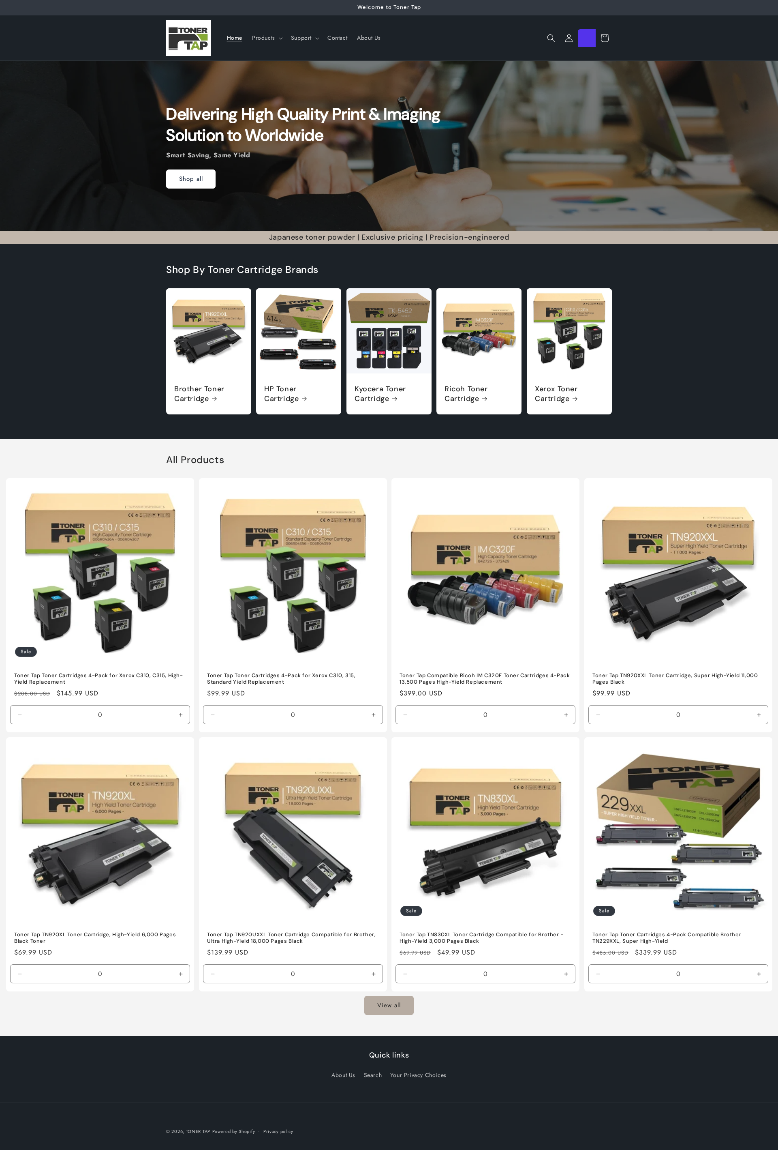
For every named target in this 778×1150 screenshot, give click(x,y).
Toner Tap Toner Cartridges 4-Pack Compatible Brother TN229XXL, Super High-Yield (666, 938)
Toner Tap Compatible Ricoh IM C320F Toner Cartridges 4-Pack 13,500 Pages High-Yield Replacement (485, 678)
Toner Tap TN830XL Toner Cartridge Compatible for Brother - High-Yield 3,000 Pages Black (482, 938)
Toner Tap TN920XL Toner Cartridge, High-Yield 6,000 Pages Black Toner (95, 938)
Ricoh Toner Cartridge (466, 393)
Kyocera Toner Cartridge (380, 393)
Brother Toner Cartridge (199, 393)
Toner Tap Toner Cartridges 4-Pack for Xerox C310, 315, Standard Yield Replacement (281, 678)
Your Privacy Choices (418, 1075)
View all (389, 1005)
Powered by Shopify (233, 1131)
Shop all (191, 178)
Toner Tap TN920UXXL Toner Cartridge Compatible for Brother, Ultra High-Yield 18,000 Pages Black (291, 938)
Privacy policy (278, 1131)
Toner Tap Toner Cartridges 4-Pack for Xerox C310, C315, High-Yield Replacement (98, 678)
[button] (266, 37)
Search (373, 1075)
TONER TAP (198, 1131)
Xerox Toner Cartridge (556, 393)
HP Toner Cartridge (281, 393)
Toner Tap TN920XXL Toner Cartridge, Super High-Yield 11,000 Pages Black (675, 678)
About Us (343, 1075)
